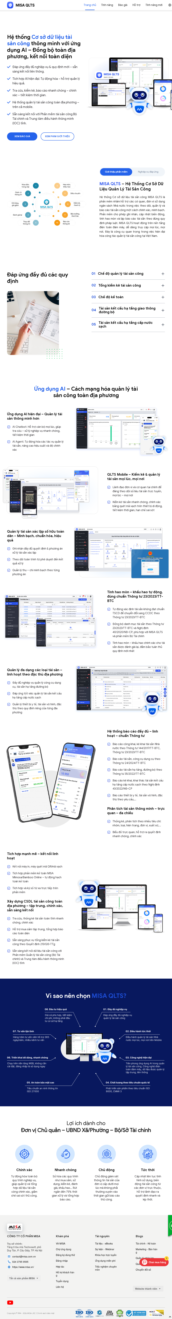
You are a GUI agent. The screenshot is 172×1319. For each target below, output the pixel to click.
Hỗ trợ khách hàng (65, 1274)
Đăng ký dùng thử (65, 1255)
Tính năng (107, 5)
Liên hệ (60, 1286)
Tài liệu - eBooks (104, 1243)
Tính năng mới (153, 5)
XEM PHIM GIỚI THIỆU (57, 136)
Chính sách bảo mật (45, 1313)
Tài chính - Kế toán (146, 1243)
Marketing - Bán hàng (146, 1250)
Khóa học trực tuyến (106, 1255)
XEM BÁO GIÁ (22, 136)
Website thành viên (146, 1288)
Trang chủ (90, 5)
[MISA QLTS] (21, 5)
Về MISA (60, 1243)
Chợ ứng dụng (63, 1249)
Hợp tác (60, 1266)
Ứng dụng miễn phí (105, 1260)
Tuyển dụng (62, 1281)
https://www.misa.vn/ (23, 1267)
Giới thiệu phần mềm (116, 171)
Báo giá (122, 5)
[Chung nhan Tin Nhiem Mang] (156, 1313)
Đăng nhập (62, 1260)
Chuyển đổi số (143, 1269)
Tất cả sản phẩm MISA (22, 1278)
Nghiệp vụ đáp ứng (148, 171)
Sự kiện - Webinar (104, 1249)
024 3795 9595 (20, 1261)
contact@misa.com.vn (24, 1256)
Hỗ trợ (136, 5)
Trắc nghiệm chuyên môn (106, 1268)
